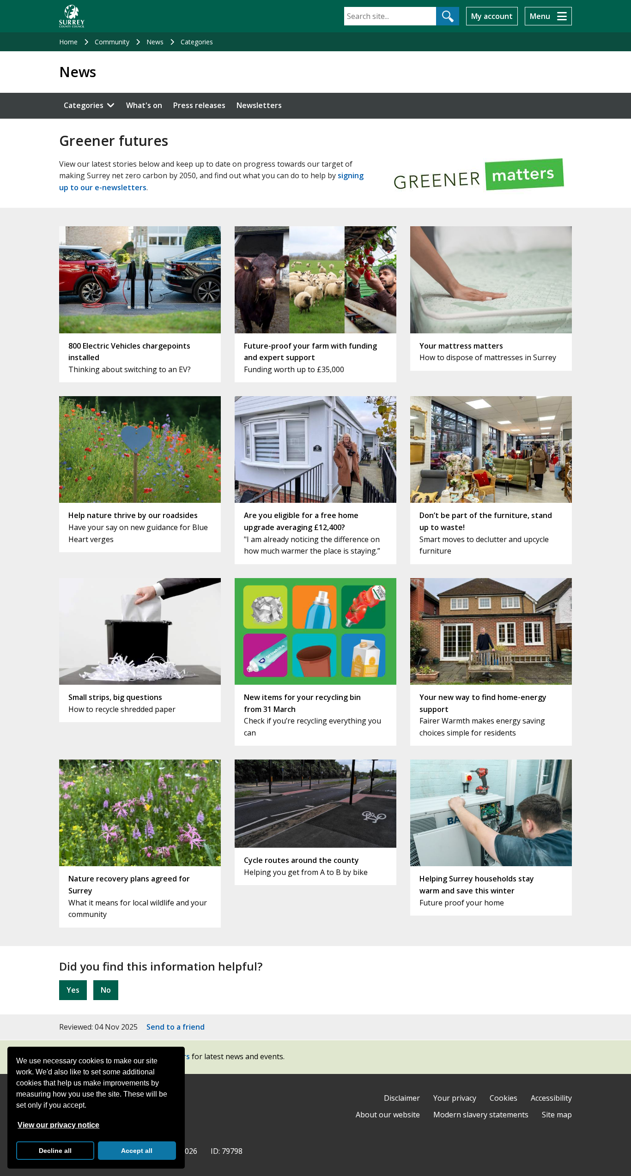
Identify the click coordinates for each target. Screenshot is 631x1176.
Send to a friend (175, 1027)
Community (112, 41)
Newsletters (259, 105)
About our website (388, 1115)
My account (492, 16)
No (106, 990)
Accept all (136, 1150)
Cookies (503, 1098)
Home (68, 41)
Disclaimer (402, 1098)
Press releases (199, 105)
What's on (144, 105)
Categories (197, 41)
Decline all (55, 1150)
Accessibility (551, 1098)
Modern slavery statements (480, 1115)
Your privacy (454, 1098)
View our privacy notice (58, 1125)
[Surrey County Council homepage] (72, 16)
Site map (557, 1115)
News (155, 41)
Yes (73, 990)
